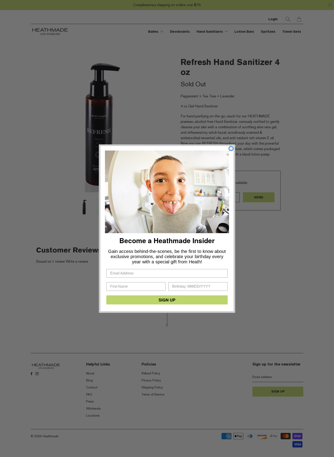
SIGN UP (167, 300)
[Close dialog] (231, 148)
